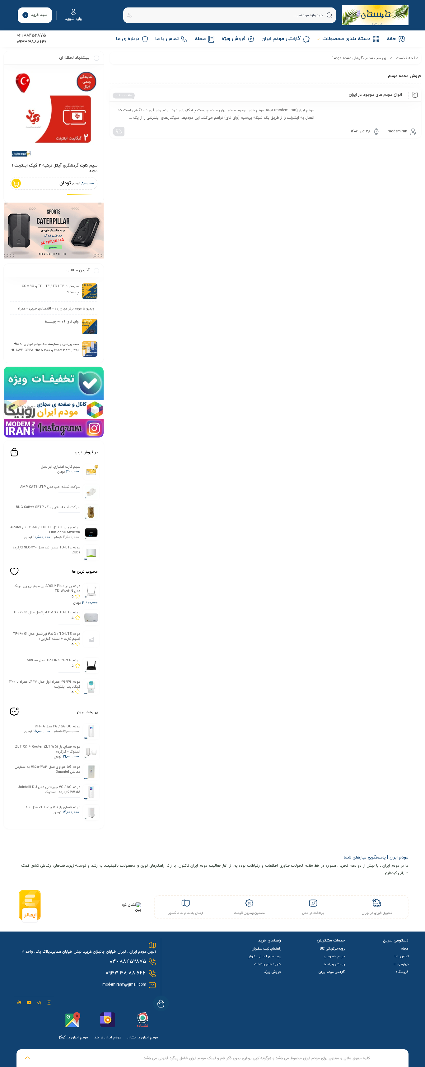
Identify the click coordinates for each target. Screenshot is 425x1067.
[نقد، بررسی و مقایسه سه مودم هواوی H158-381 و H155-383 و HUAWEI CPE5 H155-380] (89, 349)
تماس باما (402, 956)
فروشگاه (402, 971)
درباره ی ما (401, 964)
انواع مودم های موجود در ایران (375, 95)
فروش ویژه (272, 971)
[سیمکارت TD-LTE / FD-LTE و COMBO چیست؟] (89, 291)
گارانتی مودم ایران (332, 971)
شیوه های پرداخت (267, 964)
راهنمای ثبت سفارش (266, 948)
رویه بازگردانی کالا (332, 948)
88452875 (128, 961)
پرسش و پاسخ (334, 964)
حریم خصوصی (334, 956)
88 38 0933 (125, 973)
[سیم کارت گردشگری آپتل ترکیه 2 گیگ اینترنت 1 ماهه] (53, 114)
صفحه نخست (407, 58)
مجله (405, 948)
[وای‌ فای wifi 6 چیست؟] (89, 326)
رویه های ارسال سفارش (264, 956)
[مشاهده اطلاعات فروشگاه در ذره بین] (129, 909)
